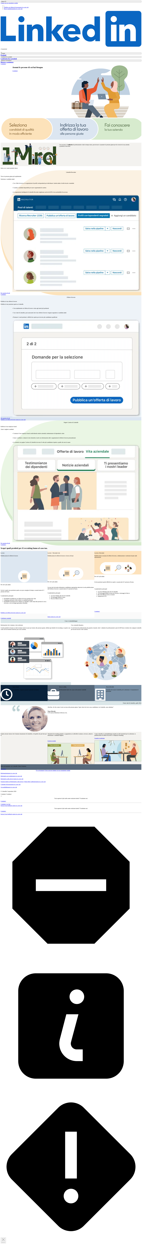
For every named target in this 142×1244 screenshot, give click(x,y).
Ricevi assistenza (13, 9)
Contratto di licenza (10, 784)
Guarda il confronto (99, 738)
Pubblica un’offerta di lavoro (16, 7)
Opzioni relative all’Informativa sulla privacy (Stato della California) (23, 781)
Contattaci (15, 71)
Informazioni (9, 773)
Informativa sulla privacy (12, 779)
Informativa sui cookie (11, 776)
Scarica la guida (52, 741)
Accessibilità (9, 787)
